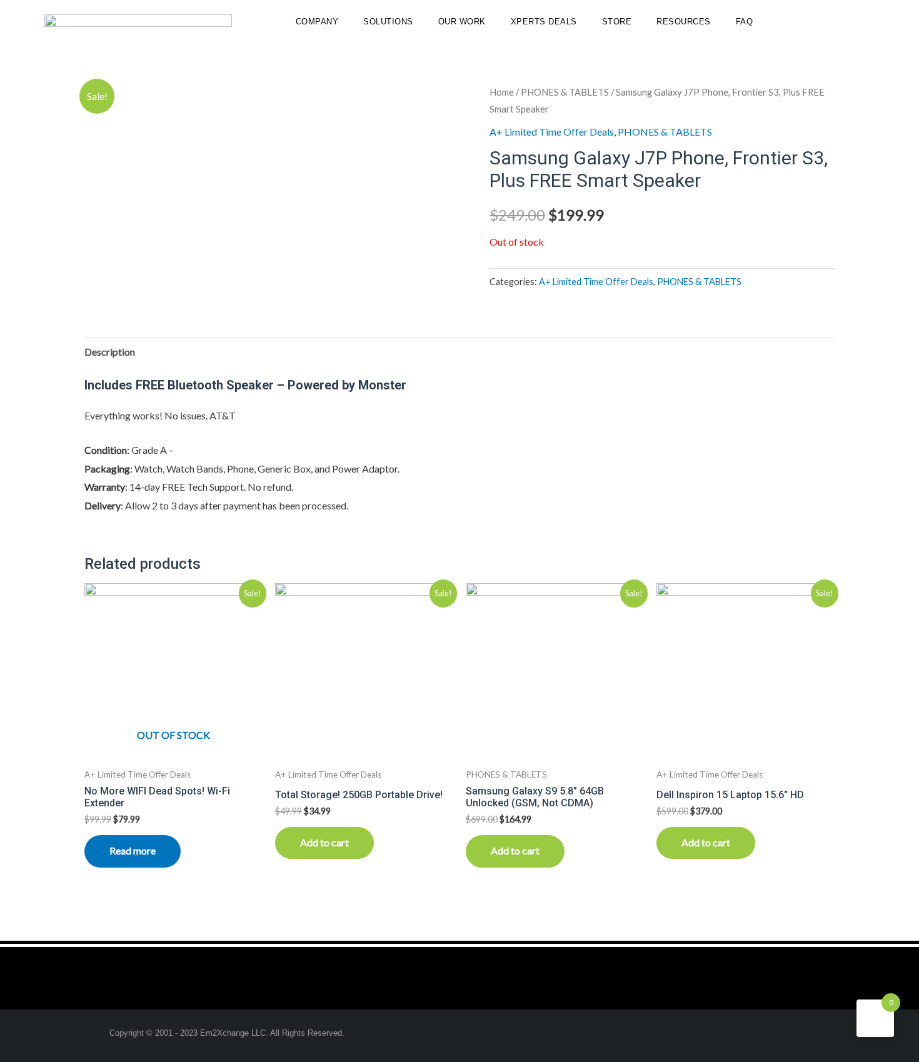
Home (502, 92)
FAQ (744, 21)
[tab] (109, 352)
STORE (617, 21)
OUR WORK (462, 21)
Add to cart (324, 842)
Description (109, 352)
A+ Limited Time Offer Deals (552, 132)
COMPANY (317, 21)
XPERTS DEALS (544, 21)
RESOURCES (683, 21)
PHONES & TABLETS (565, 92)
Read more (132, 850)
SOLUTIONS (388, 21)
